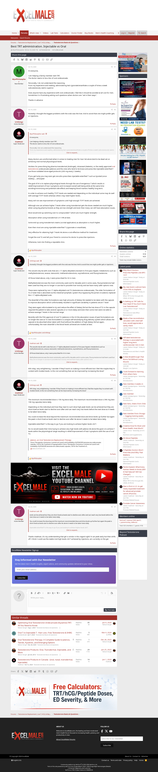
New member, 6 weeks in (133, 384)
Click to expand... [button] (72, 153)
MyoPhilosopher (18, 50)
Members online (127, 516)
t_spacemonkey (125, 522)
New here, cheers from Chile (134, 403)
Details (108, 766)
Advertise (144, 756)
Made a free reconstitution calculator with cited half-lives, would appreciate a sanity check (133, 322)
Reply (114, 104)
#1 (115, 67)
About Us (128, 756)
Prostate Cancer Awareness (134, 503)
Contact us (105, 760)
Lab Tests (54, 33)
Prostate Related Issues (131, 500)
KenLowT (123, 520)
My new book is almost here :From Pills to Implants (134, 288)
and (40, 333)
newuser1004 (131, 520)
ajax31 (138, 520)
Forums (24, 33)
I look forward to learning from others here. (133, 372)
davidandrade (22, 635)
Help (135, 760)
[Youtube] (110, 732)
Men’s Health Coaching (105, 33)
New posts (14, 38)
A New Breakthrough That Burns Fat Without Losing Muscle (133, 359)
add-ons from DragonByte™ (73, 766)
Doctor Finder (76, 33)
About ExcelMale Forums (65, 739)
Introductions (128, 381)
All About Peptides (130, 438)
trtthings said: (34, 261)
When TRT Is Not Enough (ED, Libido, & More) (133, 297)
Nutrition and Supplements (132, 435)
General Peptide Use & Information (131, 282)
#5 (115, 339)
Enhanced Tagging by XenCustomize (79, 768)
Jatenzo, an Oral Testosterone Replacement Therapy (50, 440)
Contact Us (136, 756)
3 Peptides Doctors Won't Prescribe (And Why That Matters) (133, 452)
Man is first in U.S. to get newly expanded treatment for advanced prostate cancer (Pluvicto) (133, 490)
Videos (45, 33)
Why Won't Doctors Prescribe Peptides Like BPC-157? (134, 272)
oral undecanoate (57, 50)
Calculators (64, 33)
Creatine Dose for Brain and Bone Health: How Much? (134, 427)
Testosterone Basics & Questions (47, 628)
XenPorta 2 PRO (70, 770)
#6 (115, 381)
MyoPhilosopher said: (37, 134)
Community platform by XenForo (79, 764)
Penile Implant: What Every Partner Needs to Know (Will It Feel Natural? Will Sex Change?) (134, 470)
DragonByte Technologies (97, 766)
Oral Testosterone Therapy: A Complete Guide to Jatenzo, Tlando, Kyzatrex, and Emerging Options (44, 641)
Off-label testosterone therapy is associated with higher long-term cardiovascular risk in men (133, 341)
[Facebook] (102, 732)
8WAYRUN (90, 770)
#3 (115, 129)
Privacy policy (128, 760)
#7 (115, 507)
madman (21, 665)
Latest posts (125, 266)
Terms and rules (116, 760)
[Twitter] (106, 732)
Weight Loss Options (130, 368)
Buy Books (89, 33)
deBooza (134, 522)
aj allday (109, 635)
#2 (115, 110)
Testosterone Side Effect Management (131, 314)
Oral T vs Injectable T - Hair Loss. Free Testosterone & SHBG (45, 632)
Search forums (25, 38)
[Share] (111, 67)
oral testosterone (44, 50)
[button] (18, 32)
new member (128, 394)
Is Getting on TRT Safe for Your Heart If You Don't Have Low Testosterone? (134, 303)
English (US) (17, 760)
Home (14, 33)
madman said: (34, 343)
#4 (115, 256)
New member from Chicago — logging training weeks (134, 414)
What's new (34, 33)
